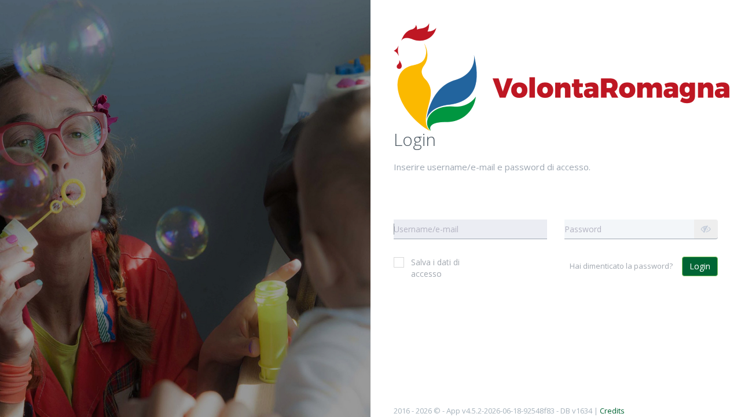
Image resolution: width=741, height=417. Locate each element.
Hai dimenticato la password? (621, 266)
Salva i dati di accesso (435, 268)
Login (699, 266)
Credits (612, 410)
